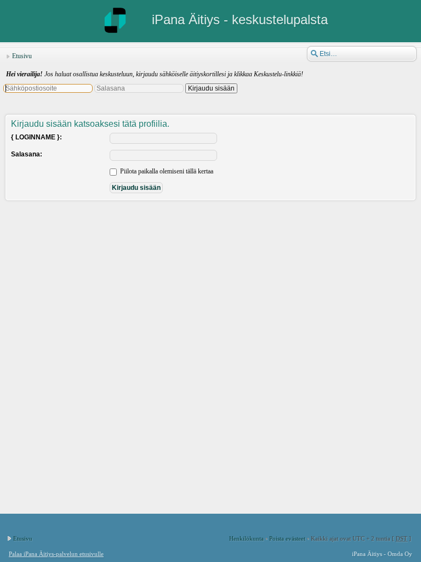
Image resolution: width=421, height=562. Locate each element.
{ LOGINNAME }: (36, 137)
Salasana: (26, 154)
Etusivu (22, 56)
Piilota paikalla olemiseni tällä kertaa (165, 171)
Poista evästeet (287, 538)
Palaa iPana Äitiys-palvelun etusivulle (56, 553)
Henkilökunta (246, 538)
